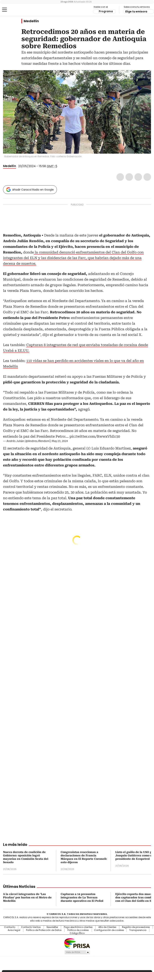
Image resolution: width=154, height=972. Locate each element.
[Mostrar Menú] (4, 9)
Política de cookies (78, 930)
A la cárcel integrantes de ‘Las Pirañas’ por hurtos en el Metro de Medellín (27, 897)
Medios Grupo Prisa (77, 952)
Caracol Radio (18, 9)
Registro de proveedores (136, 927)
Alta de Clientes (107, 927)
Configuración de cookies (109, 930)
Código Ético (77, 933)
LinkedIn (138, 177)
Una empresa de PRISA (77, 943)
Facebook (120, 177)
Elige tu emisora (136, 11)
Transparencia (137, 930)
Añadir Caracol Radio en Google (33, 190)
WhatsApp (147, 177)
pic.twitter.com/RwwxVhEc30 (94, 436)
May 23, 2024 (60, 441)
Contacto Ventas (31, 927)
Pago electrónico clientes (78, 927)
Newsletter (52, 927)
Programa (106, 11)
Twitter (129, 177)
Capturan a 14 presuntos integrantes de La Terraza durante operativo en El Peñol (82, 897)
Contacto (9, 927)
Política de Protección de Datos (44, 930)
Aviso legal (14, 930)
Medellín (31, 21)
